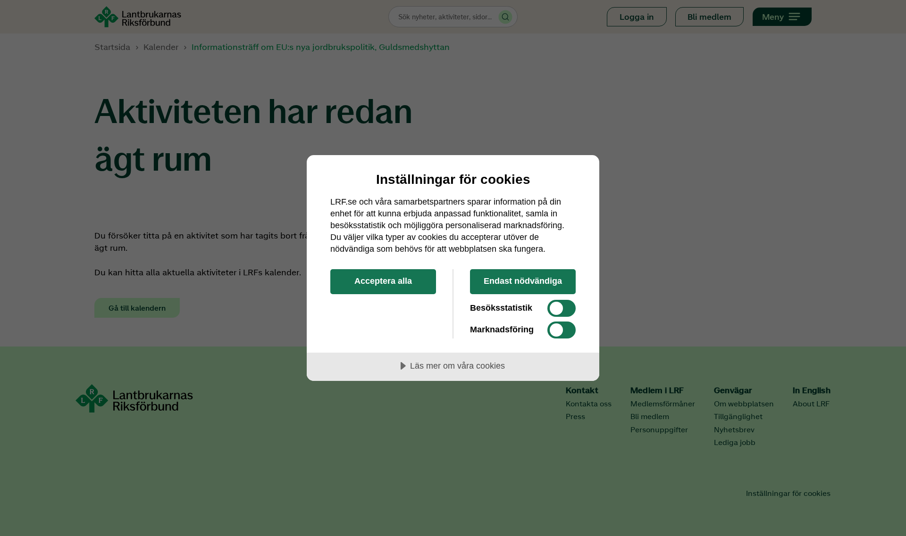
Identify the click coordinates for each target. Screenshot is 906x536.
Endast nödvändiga (523, 281)
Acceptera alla (383, 281)
